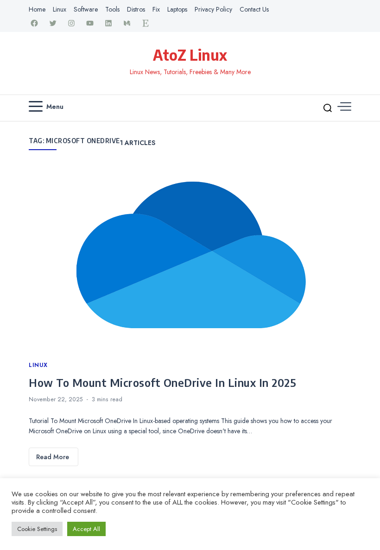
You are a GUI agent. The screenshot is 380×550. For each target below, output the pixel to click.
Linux (59, 9)
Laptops (177, 9)
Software (86, 9)
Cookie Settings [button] (37, 529)
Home (37, 9)
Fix (156, 9)
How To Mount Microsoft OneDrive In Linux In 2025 (162, 382)
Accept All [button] (86, 529)
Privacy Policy (213, 9)
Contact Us (254, 9)
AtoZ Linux (190, 54)
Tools (112, 9)
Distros (136, 9)
